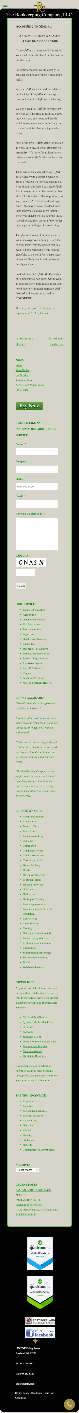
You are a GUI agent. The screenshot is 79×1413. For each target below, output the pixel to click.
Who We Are (22, 370)
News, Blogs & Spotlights (30, 385)
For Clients (22, 389)
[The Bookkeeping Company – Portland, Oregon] (39, 10)
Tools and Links (24, 380)
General (47, 308)
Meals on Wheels (32, 1051)
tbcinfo (44, 313)
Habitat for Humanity (34, 1056)
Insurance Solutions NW (29, 1204)
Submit (21, 586)
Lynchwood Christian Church (39, 1022)
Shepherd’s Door (32, 1036)
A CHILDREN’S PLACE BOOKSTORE (37, 1209)
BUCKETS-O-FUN (26, 1214)
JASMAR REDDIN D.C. (29, 1200)
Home (19, 365)
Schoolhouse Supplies (35, 1046)
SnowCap (28, 1032)
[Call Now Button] (69, 1404)
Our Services (22, 375)
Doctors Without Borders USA (39, 1041)
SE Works (28, 1027)
